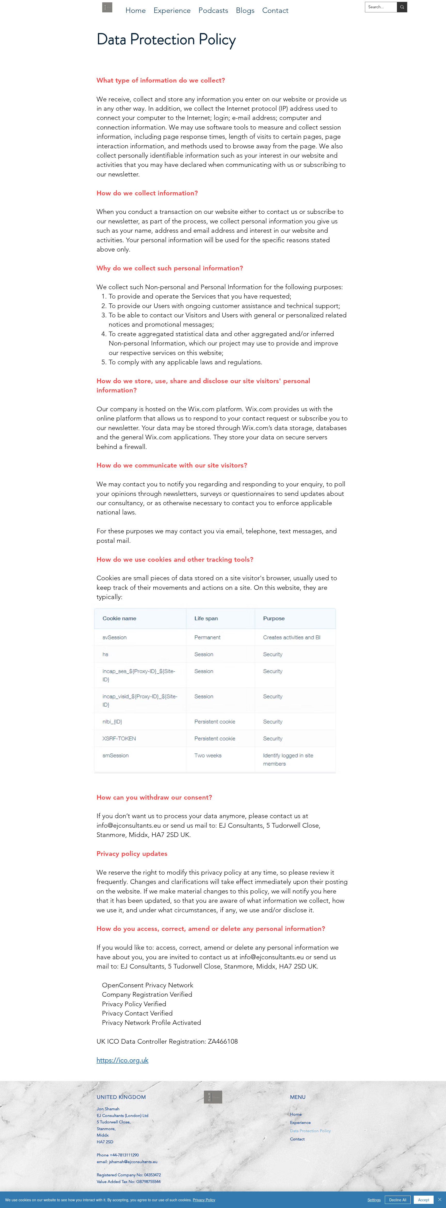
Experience (300, 1122)
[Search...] (402, 7)
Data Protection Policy (310, 1130)
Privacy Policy (204, 1199)
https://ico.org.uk (122, 1060)
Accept (423, 1199)
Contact (297, 1139)
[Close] (440, 1200)
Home (296, 1114)
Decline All (397, 1199)
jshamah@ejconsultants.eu (133, 1161)
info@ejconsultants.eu (129, 826)
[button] (172, 7)
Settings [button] (374, 1199)
